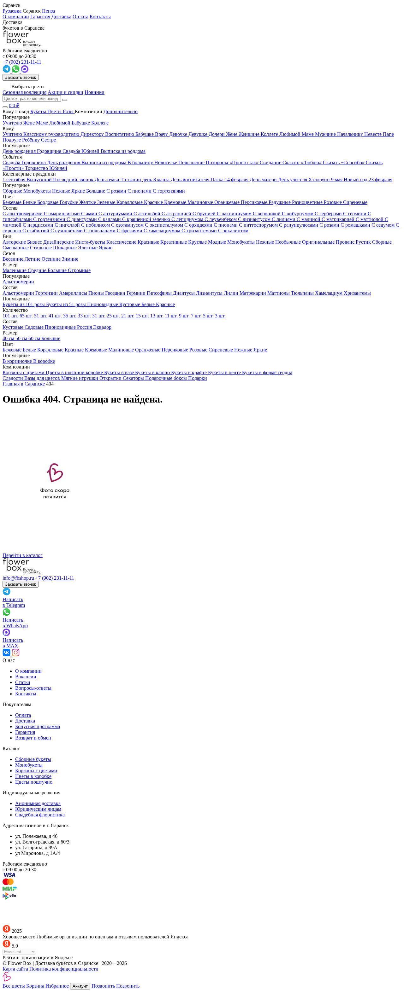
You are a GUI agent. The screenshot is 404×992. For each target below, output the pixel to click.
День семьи (108, 179)
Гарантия (40, 16)
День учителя (293, 179)
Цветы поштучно (33, 782)
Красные (154, 202)
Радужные (280, 202)
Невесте (373, 134)
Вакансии (25, 676)
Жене (232, 134)
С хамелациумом (162, 230)
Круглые (198, 242)
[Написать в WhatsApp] (16, 71)
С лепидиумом (188, 219)
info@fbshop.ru (18, 578)
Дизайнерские (59, 242)
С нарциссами (39, 225)
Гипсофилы (160, 293)
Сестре (48, 139)
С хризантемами (199, 230)
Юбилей (58, 168)
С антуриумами (116, 213)
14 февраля (237, 179)
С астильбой (148, 213)
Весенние (14, 259)
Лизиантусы (210, 293)
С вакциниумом (235, 213)
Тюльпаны (303, 293)
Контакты (100, 16)
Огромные (79, 270)
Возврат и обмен (33, 737)
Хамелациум (329, 293)
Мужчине (326, 134)
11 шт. (172, 315)
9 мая (337, 179)
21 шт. (128, 315)
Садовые (35, 327)
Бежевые (13, 202)
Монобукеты (241, 242)
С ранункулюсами (299, 225)
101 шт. (11, 315)
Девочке (178, 134)
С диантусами (82, 219)
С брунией (205, 213)
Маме (308, 134)
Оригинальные (319, 242)
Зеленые (106, 202)
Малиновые (200, 202)
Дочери (217, 134)
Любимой (290, 134)
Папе (388, 134)
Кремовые (175, 202)
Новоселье (166, 162)
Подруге (12, 139)
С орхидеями (199, 225)
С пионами (226, 225)
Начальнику (350, 134)
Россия (85, 327)
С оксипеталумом (164, 225)
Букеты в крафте (189, 372)
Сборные (382, 242)
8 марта (162, 179)
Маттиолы (279, 293)
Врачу (162, 134)
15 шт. (143, 315)
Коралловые (130, 202)
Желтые (88, 202)
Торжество (37, 168)
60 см (34, 338)
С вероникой (267, 213)
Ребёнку (31, 139)
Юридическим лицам (38, 809)
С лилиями (284, 219)
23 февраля (380, 179)
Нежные (265, 242)
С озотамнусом (128, 225)
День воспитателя (191, 179)
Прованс (346, 242)
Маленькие (15, 270)
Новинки (94, 92)
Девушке (198, 134)
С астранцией (177, 213)
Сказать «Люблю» (302, 162)
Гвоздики (116, 293)
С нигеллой (68, 225)
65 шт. (27, 315)
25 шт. (114, 315)
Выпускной (40, 179)
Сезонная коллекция (24, 92)
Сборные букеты (33, 759)
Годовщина (34, 162)
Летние (33, 259)
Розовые (333, 202)
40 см (9, 338)
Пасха (218, 179)
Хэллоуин (319, 179)
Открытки (111, 378)
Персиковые (255, 202)
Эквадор (102, 327)
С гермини (355, 213)
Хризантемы (357, 293)
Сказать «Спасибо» (344, 162)
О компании (16, 16)
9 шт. (185, 315)
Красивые (149, 242)
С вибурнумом (298, 213)
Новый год (356, 179)
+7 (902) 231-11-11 (54, 578)
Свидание (271, 162)
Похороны (217, 162)
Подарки (197, 378)
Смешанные (16, 247)
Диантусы (184, 293)
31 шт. (99, 315)
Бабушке (145, 134)
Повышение (192, 162)
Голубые (69, 202)
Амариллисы (73, 293)
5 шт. (209, 315)
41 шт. (56, 315)
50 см (21, 338)
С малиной (309, 219)
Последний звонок (74, 179)
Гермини (137, 293)
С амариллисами (62, 213)
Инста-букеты (90, 242)
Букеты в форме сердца (267, 372)
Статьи (22, 682)
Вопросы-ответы (33, 688)
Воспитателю (120, 134)
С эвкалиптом (233, 230)
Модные (217, 242)
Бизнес (35, 242)
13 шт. (157, 315)
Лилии (232, 293)
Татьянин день (137, 179)
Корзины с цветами (24, 372)
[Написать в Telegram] (7, 71)
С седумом (383, 225)
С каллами (110, 219)
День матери (264, 179)
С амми (89, 213)
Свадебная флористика (40, 814)
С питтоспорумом (259, 225)
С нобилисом (96, 225)
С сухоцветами (67, 230)
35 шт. (70, 315)
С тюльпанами (100, 230)
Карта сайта (15, 969)
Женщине (250, 134)
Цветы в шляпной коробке (75, 372)
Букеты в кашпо (153, 372)
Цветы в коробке (33, 776)
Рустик (364, 242)
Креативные (174, 242)
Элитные (88, 247)
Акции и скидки (65, 92)
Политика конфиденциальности (63, 969)
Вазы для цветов (42, 378)
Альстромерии (19, 293)
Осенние (52, 259)
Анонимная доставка (38, 803)
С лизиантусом (255, 219)
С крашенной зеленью (146, 219)
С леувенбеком (221, 219)
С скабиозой (36, 230)
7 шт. (197, 315)
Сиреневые (355, 202)
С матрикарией (339, 219)
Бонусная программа (37, 726)
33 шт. (85, 315)
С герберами (329, 213)
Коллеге (270, 134)
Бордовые (48, 202)
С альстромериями (23, 213)
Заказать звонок (20, 77)
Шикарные (65, 247)
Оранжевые (227, 202)
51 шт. (41, 315)
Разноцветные (308, 202)
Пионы (96, 293)
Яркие (105, 247)
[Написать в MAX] (24, 71)
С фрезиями (130, 230)
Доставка (61, 16)
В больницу (141, 162)
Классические (122, 242)
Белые (30, 202)
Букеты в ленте (225, 372)
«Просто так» (244, 162)
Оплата (80, 16)
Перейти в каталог (23, 555)
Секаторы (134, 378)
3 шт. (220, 315)
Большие (58, 270)
